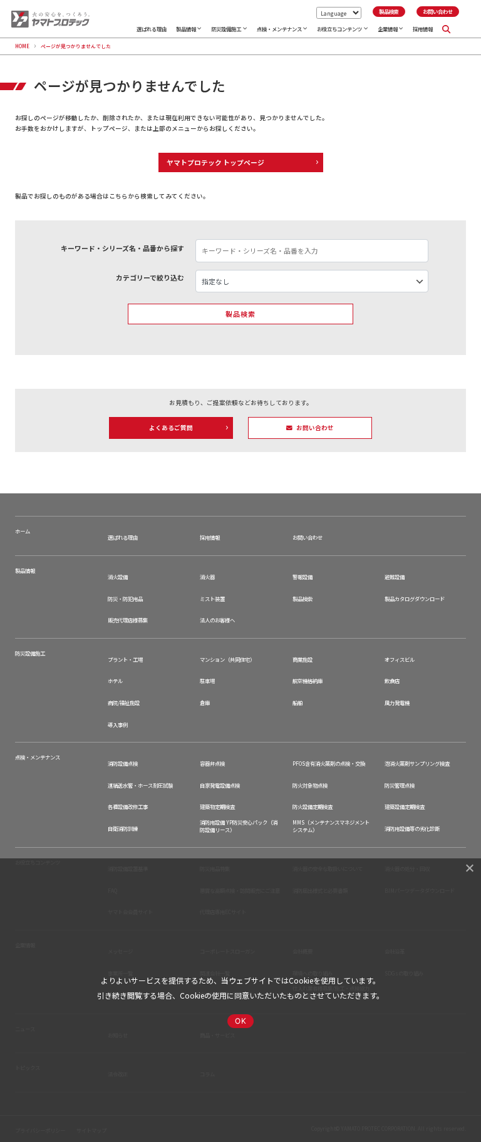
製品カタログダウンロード (415, 598)
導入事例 (118, 724)
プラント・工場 (125, 659)
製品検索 (302, 598)
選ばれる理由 (152, 29)
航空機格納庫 (307, 680)
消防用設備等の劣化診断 (412, 828)
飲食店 (392, 680)
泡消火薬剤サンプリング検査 (417, 763)
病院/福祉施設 (124, 702)
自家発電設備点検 (220, 785)
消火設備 (118, 577)
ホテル (115, 680)
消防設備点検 (123, 763)
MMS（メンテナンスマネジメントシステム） (331, 826)
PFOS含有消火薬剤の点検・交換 (328, 763)
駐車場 (207, 680)
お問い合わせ (307, 537)
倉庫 (205, 702)
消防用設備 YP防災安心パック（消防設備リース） (238, 826)
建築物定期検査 (217, 806)
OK (240, 1021)
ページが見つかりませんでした (76, 46)
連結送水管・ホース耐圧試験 (140, 785)
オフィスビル (400, 659)
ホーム (22, 531)
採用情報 (423, 29)
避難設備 (395, 577)
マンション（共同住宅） (227, 659)
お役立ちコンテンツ (339, 29)
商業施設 (302, 659)
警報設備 (302, 577)
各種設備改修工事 (128, 806)
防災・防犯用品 (125, 598)
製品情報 (186, 29)
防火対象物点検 (310, 785)
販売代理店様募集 (128, 620)
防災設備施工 (226, 29)
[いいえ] (469, 868)
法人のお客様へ (217, 620)
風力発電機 (397, 702)
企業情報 (388, 29)
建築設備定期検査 (405, 806)
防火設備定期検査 (312, 806)
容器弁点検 (212, 763)
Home (22, 46)
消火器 (207, 577)
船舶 (297, 702)
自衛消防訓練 (123, 828)
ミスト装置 (212, 598)
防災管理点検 (400, 785)
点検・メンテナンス (279, 29)
